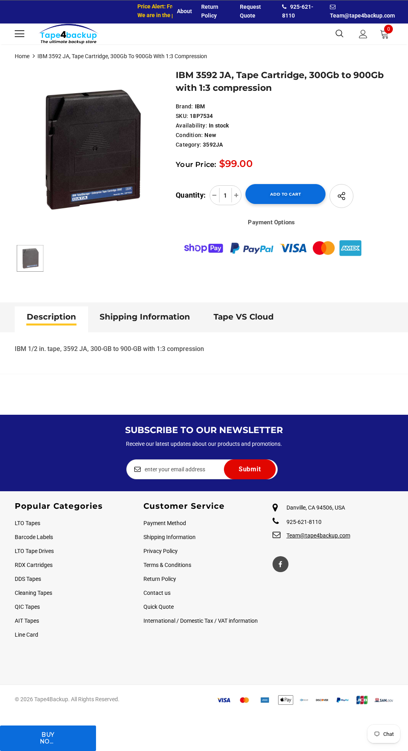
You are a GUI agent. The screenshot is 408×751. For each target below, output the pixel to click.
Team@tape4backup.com (318, 535)
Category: (188, 144)
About (184, 11)
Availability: (191, 125)
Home (22, 56)
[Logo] (68, 34)
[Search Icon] (339, 34)
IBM (200, 106)
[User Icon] (363, 34)
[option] (91, 148)
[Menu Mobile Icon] (19, 34)
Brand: (184, 106)
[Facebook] (280, 564)
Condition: (189, 135)
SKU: (182, 116)
